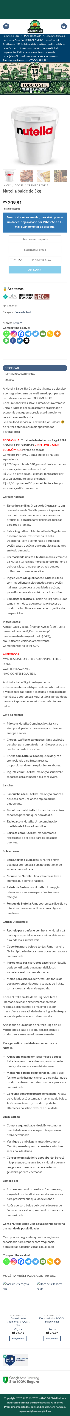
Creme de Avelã (38, 185)
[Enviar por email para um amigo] (26, 340)
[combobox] (16, 260)
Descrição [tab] (12, 368)
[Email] (43, 333)
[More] (57, 333)
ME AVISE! (35, 270)
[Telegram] (28, 333)
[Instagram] (13, 333)
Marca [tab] (9, 380)
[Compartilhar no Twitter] (20, 340)
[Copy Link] (50, 333)
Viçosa (18, 1329)
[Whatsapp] (6, 333)
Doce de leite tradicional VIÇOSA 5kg (18, 1321)
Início (7, 185)
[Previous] (8, 134)
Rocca (52, 1329)
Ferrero (17, 323)
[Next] (61, 134)
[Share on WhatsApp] (6, 340)
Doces (19, 185)
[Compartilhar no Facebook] (13, 340)
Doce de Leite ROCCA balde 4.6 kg (52, 1320)
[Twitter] (35, 333)
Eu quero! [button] (18, 1338)
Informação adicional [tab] (20, 374)
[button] (6, 26)
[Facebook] (21, 333)
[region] (35, 78)
